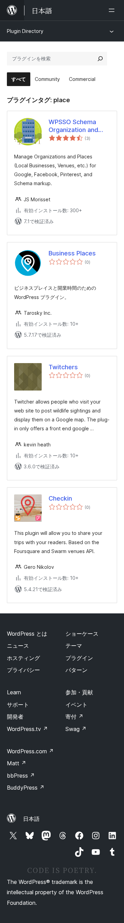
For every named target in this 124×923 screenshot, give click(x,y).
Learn (14, 692)
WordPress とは (27, 633)
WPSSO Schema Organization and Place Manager (73, 126)
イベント (76, 704)
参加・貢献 (79, 692)
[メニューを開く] (113, 10)
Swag (75, 729)
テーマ (73, 645)
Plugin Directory (25, 31)
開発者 (15, 716)
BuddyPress (25, 787)
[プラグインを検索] (100, 58)
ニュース (18, 645)
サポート (18, 704)
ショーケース (82, 633)
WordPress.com (30, 751)
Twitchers (63, 367)
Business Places (72, 253)
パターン (76, 670)
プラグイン (79, 658)
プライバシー (23, 670)
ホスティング (23, 658)
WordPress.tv (27, 729)
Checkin (60, 498)
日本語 (31, 818)
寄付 (74, 716)
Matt (16, 763)
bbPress (21, 775)
